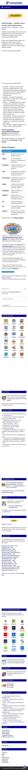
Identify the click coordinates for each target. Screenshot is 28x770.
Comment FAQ (5, 757)
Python (7, 486)
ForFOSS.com (5, 759)
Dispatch (4, 211)
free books (14, 140)
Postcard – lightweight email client (16, 438)
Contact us (4, 752)
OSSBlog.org (5, 760)
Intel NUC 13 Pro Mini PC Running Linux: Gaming (14, 279)
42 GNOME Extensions (7, 735)
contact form (7, 511)
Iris (3, 206)
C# (13, 486)
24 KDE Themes (5, 732)
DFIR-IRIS (4, 195)
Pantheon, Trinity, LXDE (7, 737)
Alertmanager (6, 178)
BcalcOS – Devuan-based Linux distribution (14, 709)
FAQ (3, 756)
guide (15, 673)
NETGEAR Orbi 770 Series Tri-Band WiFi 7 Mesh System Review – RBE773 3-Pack (14, 431)
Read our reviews (19, 662)
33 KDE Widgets (6, 733)
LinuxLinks (22, 768)
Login (24, 288)
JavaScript (17, 486)
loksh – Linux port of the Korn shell (11, 720)
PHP (21, 486)
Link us (3, 754)
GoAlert (4, 158)
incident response (9, 271)
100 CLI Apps (10, 687)
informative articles (7, 246)
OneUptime (5, 165)
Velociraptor (5, 190)
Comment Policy (13, 292)
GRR (3, 154)
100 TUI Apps (10, 685)
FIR (3, 201)
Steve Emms (15, 27)
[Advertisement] (14, 67)
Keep (3, 171)
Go (3, 271)
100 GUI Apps (10, 684)
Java (21, 484)
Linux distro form (12, 507)
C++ (11, 486)
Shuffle (4, 184)
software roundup (18, 218)
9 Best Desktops (6, 730)
